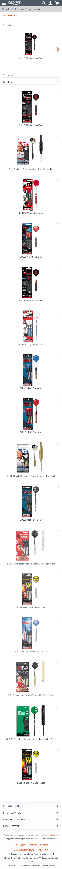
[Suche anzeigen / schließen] (43, 3)
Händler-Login (18, 844)
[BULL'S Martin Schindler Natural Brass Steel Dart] (31, 458)
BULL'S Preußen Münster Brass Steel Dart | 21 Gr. (31, 739)
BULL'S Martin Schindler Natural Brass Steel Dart (31, 476)
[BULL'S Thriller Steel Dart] (31, 44)
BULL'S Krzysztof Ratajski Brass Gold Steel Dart (31, 695)
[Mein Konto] (50, 3)
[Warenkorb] (57, 3)
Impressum (43, 849)
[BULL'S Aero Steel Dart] (31, 238)
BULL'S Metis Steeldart (31, 388)
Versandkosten (51, 835)
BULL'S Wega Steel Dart (31, 212)
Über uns (32, 844)
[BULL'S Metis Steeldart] (31, 370)
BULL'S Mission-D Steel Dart (31, 607)
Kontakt (44, 844)
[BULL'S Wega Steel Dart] (31, 195)
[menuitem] (2, 3)
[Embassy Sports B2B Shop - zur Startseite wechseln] (14, 3)
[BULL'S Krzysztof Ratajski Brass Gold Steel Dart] (31, 677)
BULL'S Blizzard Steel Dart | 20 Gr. (31, 651)
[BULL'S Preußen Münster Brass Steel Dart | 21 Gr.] (31, 721)
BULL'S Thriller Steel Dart (31, 58)
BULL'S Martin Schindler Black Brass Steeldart (31, 169)
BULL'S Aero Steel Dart (31, 256)
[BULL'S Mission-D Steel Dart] (31, 589)
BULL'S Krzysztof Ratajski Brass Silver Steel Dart (31, 563)
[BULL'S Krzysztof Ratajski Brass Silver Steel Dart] (31, 545)
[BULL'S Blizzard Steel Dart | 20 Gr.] (31, 633)
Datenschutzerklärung (24, 849)
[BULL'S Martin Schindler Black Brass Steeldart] (31, 151)
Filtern (10, 74)
